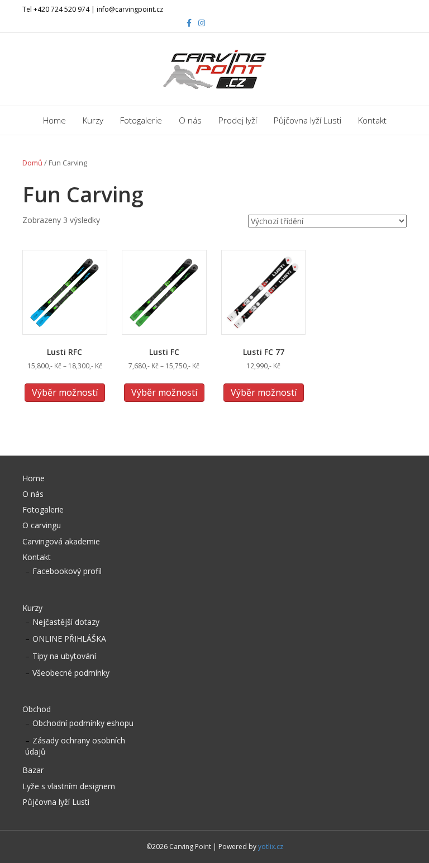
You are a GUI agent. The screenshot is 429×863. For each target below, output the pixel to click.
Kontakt (372, 120)
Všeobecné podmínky (70, 672)
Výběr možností (65, 392)
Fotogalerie (141, 120)
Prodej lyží (237, 120)
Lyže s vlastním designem (68, 786)
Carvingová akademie (61, 541)
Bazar (33, 770)
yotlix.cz (270, 846)
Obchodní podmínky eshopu (83, 723)
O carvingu (41, 525)
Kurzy (93, 120)
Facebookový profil (67, 571)
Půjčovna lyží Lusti (307, 120)
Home (54, 120)
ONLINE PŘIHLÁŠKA (69, 638)
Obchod (36, 709)
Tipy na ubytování (64, 656)
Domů (32, 163)
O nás (190, 120)
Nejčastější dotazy (65, 622)
